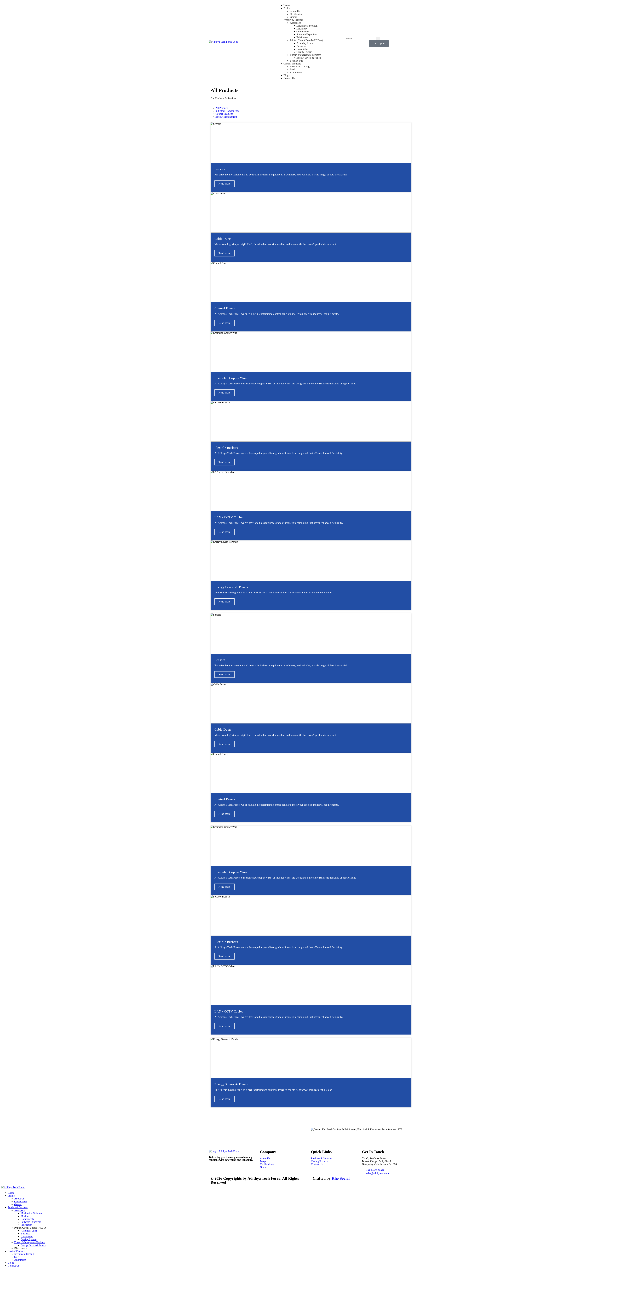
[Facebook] (222, 1168)
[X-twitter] (213, 1168)
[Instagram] (230, 1168)
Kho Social (341, 1178)
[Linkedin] (239, 1168)
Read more (224, 183)
